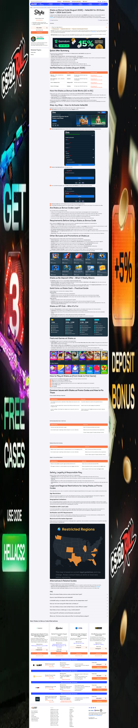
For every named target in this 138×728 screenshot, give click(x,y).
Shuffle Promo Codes (54, 715)
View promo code (39, 655)
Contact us (33, 713)
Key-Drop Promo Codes (54, 719)
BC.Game (71, 715)
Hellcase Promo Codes (54, 718)
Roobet (71, 712)
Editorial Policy (94, 31)
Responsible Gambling (35, 718)
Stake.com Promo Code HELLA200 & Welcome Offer (66, 701)
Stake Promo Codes (53, 723)
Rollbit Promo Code (66, 667)
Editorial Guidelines (34, 712)
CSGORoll (98, 586)
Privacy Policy (33, 716)
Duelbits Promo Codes (54, 712)
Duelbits (71, 722)
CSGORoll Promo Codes (54, 709)
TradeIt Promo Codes (54, 722)
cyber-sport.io (91, 718)
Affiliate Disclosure (34, 719)
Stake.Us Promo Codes (54, 725)
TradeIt (71, 720)
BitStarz (71, 725)
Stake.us (51, 17)
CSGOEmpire (72, 726)
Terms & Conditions (34, 720)
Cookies (32, 715)
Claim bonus (99, 667)
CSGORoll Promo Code (66, 690)
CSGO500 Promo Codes (54, 713)
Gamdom (71, 723)
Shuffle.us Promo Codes (54, 716)
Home (31, 7)
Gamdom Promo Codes (54, 720)
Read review (51, 666)
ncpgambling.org (99, 715)
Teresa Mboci (40, 37)
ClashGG (71, 719)
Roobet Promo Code (66, 679)
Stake (71, 713)
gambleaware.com (92, 715)
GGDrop (71, 718)
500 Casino (72, 716)
